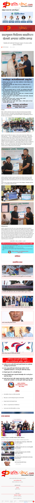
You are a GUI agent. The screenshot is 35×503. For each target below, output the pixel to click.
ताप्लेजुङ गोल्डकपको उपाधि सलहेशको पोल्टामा (10, 401)
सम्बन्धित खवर (17, 262)
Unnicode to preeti (11, 501)
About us (3, 501)
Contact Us (15, 501)
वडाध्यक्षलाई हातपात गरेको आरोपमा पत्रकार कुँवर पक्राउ (12, 338)
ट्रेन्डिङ (17, 391)
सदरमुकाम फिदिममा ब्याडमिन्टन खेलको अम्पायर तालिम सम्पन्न (17, 37)
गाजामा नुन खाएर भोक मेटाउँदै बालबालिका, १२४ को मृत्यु (12, 408)
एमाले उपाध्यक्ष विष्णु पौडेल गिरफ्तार (9, 322)
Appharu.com (26, 502)
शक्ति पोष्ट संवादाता (5, 47)
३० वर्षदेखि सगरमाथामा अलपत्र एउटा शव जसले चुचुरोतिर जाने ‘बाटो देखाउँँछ (16, 276)
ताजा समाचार (5, 416)
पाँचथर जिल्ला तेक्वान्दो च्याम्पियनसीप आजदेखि (11, 353)
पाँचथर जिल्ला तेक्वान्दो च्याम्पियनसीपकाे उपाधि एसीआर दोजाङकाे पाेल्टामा (16, 307)
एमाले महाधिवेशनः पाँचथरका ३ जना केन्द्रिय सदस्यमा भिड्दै (12, 394)
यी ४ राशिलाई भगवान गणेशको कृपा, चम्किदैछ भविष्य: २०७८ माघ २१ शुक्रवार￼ (23, 442)
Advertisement (7, 501)
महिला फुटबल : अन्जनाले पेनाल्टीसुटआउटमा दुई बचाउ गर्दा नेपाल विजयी (14, 397)
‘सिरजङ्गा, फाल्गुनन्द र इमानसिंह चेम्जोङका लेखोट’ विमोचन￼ (13, 437)
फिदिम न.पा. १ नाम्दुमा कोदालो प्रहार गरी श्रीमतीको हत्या (11, 404)
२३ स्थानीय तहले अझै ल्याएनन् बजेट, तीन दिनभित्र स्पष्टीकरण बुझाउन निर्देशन (16, 292)
